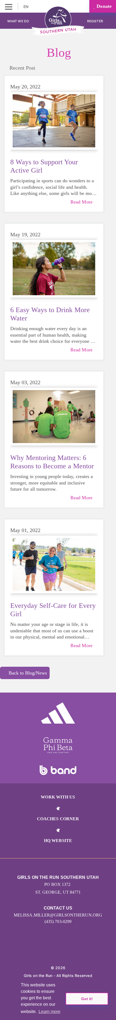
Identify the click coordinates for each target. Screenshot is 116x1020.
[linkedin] (52, 951)
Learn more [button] (49, 1011)
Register (95, 21)
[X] (64, 951)
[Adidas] (58, 713)
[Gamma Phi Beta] (58, 745)
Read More (81, 202)
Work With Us (58, 797)
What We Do (18, 21)
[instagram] (40, 951)
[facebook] (76, 951)
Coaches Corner (58, 818)
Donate (103, 6)
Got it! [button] (87, 999)
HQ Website (58, 840)
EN (26, 6)
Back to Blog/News (28, 673)
